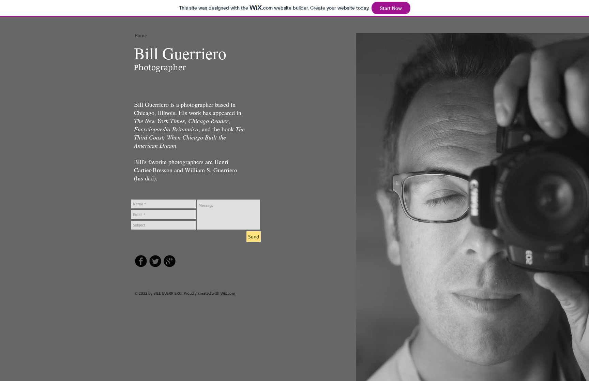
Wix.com (228, 293)
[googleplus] (170, 261)
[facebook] (141, 261)
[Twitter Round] (155, 261)
